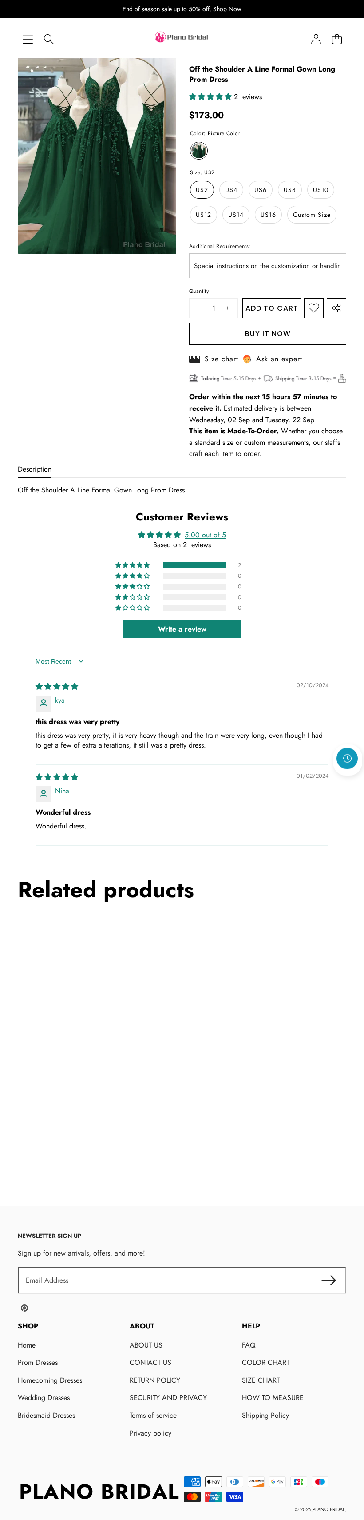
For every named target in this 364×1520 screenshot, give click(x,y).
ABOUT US (146, 1345)
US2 (202, 189)
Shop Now (227, 8)
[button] (337, 39)
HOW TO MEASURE (273, 1397)
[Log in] (316, 39)
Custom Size (312, 214)
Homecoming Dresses (50, 1380)
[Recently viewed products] (347, 758)
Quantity (199, 291)
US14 (236, 214)
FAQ (249, 1345)
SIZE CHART (261, 1380)
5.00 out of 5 (205, 535)
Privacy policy (150, 1433)
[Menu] (28, 39)
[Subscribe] (328, 1280)
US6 (260, 189)
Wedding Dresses (44, 1397)
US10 (320, 189)
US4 (231, 189)
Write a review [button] (182, 629)
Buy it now (268, 333)
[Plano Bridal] (182, 39)
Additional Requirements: (220, 246)
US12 (203, 214)
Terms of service (153, 1415)
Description (34, 469)
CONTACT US (150, 1362)
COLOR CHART (265, 1362)
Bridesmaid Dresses (46, 1415)
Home (27, 1345)
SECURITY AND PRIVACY (168, 1397)
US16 (268, 214)
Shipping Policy (265, 1415)
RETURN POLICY (155, 1380)
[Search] (49, 39)
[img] (57, 686)
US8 (290, 189)
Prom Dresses (38, 1362)
